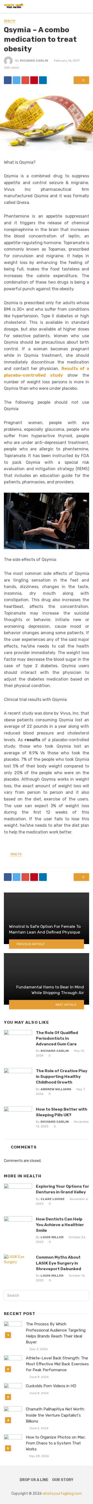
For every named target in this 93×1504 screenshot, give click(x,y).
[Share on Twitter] (16, 80)
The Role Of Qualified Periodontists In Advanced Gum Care (57, 1038)
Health (9, 21)
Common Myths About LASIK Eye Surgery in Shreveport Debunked (58, 1263)
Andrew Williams (56, 1089)
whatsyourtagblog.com (62, 1493)
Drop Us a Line (34, 1480)
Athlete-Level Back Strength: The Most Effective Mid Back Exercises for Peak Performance (57, 1364)
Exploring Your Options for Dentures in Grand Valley (62, 1189)
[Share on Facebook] (8, 80)
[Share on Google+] (25, 80)
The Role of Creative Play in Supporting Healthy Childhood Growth (61, 1076)
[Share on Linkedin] (43, 80)
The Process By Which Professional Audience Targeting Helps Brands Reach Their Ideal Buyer (56, 1333)
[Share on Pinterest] (34, 80)
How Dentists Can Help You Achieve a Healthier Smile (60, 1225)
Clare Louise (53, 1199)
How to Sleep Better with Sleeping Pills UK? (61, 1112)
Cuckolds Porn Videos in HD (51, 1386)
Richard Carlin (34, 60)
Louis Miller (52, 1237)
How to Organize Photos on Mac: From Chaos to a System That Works (56, 1443)
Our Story (62, 1480)
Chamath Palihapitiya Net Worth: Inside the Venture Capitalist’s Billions (55, 1415)
